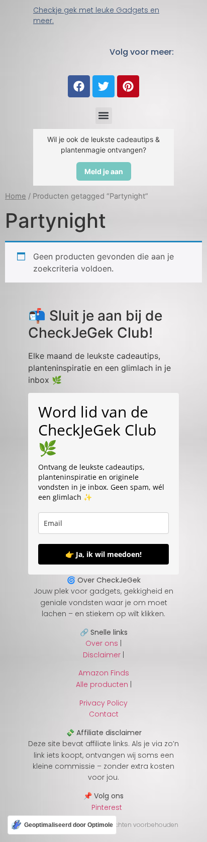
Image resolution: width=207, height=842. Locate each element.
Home (15, 196)
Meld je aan (103, 171)
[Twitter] (103, 86)
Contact (104, 714)
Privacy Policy (103, 703)
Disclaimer (102, 655)
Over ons (101, 643)
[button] (103, 115)
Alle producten (102, 684)
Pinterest (103, 807)
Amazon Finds (103, 673)
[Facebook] (79, 86)
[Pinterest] (128, 86)
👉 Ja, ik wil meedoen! (103, 554)
